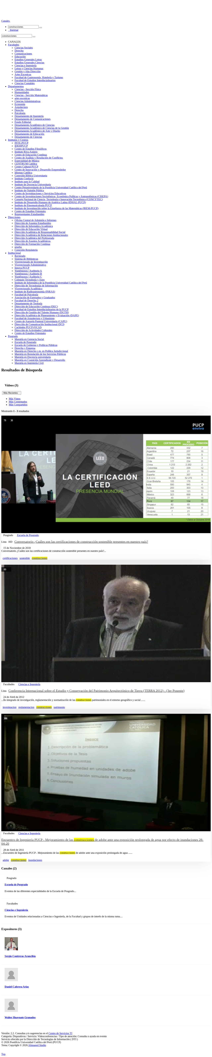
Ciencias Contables (25, 83)
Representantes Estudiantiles (29, 214)
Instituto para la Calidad (27, 181)
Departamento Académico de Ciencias (34, 125)
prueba (18, 247)
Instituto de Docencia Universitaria (33, 184)
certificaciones (10, 558)
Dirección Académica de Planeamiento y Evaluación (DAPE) (47, 315)
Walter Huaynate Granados (20, 1017)
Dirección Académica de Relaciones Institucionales (41, 235)
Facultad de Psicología (26, 294)
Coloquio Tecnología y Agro (30, 279)
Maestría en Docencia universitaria (33, 357)
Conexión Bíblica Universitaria (31, 175)
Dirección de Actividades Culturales (33, 330)
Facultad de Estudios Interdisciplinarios (35, 80)
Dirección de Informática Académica (34, 226)
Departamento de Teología (28, 303)
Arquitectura (21, 107)
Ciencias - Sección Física (28, 89)
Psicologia (20, 113)
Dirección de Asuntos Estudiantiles (33, 223)
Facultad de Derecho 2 (26, 300)
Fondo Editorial (23, 122)
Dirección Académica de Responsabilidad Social (40, 232)
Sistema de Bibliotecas (26, 258)
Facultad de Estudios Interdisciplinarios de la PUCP (42, 309)
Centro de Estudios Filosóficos (31, 148)
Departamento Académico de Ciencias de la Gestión (42, 128)
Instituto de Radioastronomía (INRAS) (35, 291)
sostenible (25, 558)
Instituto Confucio (24, 178)
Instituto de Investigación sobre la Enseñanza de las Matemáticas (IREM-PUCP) (56, 208)
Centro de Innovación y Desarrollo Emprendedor (40, 169)
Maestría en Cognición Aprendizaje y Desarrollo (40, 360)
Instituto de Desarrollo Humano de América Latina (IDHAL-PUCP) (50, 202)
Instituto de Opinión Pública (29, 190)
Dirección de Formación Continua (32, 244)
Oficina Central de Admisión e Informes (35, 220)
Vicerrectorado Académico (28, 288)
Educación (20, 56)
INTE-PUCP (21, 142)
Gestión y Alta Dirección (28, 71)
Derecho (19, 50)
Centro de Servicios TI (60, 1033)
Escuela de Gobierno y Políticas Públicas (36, 345)
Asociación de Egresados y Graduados (35, 297)
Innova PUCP (22, 267)
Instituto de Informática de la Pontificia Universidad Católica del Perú (51, 282)
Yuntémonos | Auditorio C (28, 276)
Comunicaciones (23, 53)
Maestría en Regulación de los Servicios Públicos (40, 354)
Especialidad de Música (27, 160)
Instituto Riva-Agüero (26, 151)
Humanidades (22, 92)
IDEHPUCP (21, 145)
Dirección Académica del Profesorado (34, 238)
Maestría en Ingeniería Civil (29, 363)
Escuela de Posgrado (25, 342)
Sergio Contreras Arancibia (20, 956)
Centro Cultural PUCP (26, 166)
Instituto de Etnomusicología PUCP (33, 205)
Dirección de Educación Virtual (31, 229)
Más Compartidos (18, 404)
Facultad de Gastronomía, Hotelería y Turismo (39, 77)
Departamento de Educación (29, 134)
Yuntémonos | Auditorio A (28, 270)
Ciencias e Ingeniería (25, 65)
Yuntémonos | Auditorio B (28, 273)
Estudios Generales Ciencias (29, 62)
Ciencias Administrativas (27, 101)
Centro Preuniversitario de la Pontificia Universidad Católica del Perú (51, 187)
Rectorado (20, 255)
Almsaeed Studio (37, 1045)
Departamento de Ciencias (28, 137)
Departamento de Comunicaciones (33, 119)
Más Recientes (11, 393)
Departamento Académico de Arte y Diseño (37, 131)
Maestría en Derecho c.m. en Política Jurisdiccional (41, 351)
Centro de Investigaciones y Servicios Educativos (40, 193)
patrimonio (59, 707)
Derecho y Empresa (25, 348)
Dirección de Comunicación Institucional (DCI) (39, 324)
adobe (6, 860)
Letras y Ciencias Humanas (29, 68)
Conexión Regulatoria (26, 250)
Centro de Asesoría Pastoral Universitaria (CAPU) (41, 321)
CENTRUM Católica (26, 163)
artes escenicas (22, 98)
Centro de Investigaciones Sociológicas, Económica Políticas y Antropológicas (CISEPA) (61, 196)
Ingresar (13, 30)
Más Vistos (14, 398)
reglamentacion (26, 707)
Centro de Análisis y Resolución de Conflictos (39, 157)
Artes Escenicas (23, 74)
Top (3, 1054)
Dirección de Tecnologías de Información (36, 285)
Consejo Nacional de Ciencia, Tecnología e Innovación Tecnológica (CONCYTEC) (59, 199)
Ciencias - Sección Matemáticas (31, 95)
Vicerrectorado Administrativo (30, 264)
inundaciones (35, 860)
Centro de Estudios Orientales (30, 211)
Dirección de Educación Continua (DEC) (36, 306)
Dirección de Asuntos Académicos (33, 241)
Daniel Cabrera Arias (17, 986)
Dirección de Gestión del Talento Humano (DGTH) (42, 312)
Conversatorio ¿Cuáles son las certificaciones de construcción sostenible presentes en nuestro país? (81, 541)
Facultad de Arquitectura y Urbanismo (34, 318)
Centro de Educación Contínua (31, 154)
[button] (5, 21)
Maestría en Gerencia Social (29, 339)
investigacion (9, 707)
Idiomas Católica (23, 172)
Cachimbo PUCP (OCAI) (28, 327)
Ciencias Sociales (24, 47)
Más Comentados (18, 401)
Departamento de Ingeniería (29, 116)
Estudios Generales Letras (28, 59)
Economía (20, 104)
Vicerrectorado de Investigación (31, 261)
